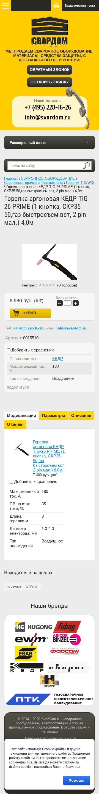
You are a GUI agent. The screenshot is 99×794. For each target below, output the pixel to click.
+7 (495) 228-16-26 (28, 328)
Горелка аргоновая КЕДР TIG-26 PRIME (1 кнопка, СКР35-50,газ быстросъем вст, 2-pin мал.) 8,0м (49, 456)
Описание (81, 415)
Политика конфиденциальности (49, 738)
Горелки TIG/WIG (21, 586)
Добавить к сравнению (32, 350)
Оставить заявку (50, 82)
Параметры (53, 415)
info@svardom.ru (71, 328)
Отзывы (15, 424)
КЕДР (57, 358)
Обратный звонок (50, 69)
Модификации (21, 415)
